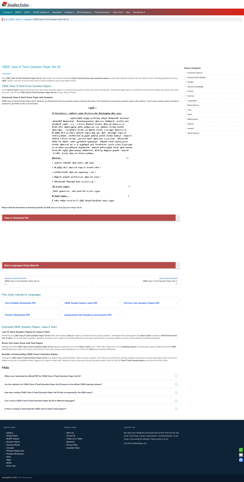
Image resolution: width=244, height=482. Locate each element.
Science (191, 123)
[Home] (16, 4)
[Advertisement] (78, 42)
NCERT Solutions (40, 12)
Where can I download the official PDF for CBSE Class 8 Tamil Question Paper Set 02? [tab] (43, 376)
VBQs (8, 460)
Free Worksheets (102, 12)
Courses (6, 12)
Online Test (11, 466)
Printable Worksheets (15, 453)
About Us (70, 432)
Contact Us (70, 435)
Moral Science (193, 105)
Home (5, 19)
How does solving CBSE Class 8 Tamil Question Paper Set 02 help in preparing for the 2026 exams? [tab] (49, 392)
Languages (28, 19)
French (190, 91)
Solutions (68, 12)
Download (56, 12)
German (191, 96)
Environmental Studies (197, 77)
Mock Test (117, 12)
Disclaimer (70, 441)
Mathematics (193, 119)
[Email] (240, 454)
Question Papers (13, 441)
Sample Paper (12, 435)
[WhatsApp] (240, 449)
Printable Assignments (15, 450)
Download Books (13, 444)
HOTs (8, 457)
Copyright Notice (73, 448)
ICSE (26, 12)
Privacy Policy (72, 444)
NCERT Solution (12, 438)
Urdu (190, 110)
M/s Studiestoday (25, 477)
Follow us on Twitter (74, 438)
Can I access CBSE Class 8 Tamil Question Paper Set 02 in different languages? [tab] (40, 401)
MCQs (8, 462)
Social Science (193, 133)
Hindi (190, 114)
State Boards (138, 12)
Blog (128, 12)
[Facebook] (240, 459)
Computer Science (195, 72)
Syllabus (9, 432)
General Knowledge (195, 86)
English (190, 82)
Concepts (10, 448)
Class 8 (18, 19)
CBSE (17, 12)
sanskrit (191, 128)
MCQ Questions (83, 12)
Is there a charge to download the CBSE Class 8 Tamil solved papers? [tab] (35, 409)
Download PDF (173, 74)
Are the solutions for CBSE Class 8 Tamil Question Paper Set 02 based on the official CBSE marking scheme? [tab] (53, 384)
